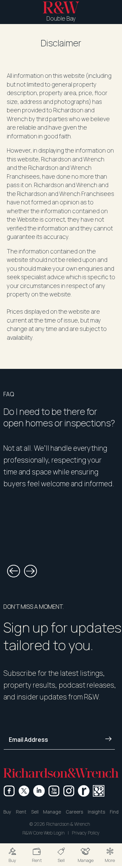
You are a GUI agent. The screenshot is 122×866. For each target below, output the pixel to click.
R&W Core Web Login (43, 833)
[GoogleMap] (98, 791)
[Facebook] (9, 791)
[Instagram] (69, 791)
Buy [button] (7, 812)
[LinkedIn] (39, 791)
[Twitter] (24, 791)
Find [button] (114, 812)
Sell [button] (35, 812)
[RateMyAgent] (83, 791)
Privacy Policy (86, 833)
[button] (12, 854)
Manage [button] (52, 812)
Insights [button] (96, 812)
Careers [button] (74, 812)
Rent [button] (21, 812)
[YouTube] (54, 791)
